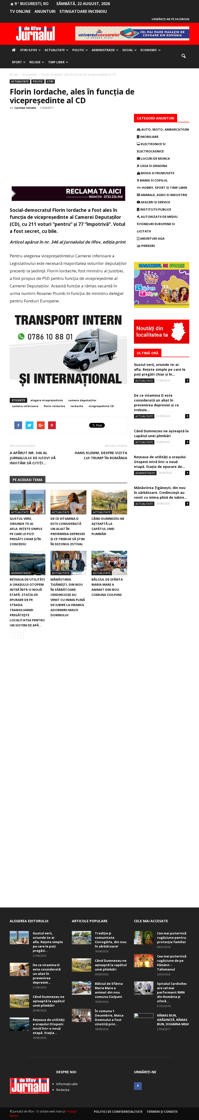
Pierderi (148, 246)
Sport (17, 62)
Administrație (103, 50)
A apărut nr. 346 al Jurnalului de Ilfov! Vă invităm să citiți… (33, 457)
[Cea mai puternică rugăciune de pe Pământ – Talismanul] (143, 960)
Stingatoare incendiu (83, 11)
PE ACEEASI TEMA (27, 479)
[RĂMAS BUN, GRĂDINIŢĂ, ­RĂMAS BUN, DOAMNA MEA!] (143, 1020)
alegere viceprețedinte (46, 400)
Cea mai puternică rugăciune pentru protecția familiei (171, 937)
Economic (149, 50)
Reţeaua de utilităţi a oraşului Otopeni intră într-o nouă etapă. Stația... (49, 1026)
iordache (76, 406)
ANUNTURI (45, 11)
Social (127, 50)
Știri (50, 81)
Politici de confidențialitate (118, 1112)
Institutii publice (155, 209)
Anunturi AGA (152, 238)
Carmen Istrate (25, 108)
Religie (35, 62)
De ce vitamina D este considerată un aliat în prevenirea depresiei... (47, 974)
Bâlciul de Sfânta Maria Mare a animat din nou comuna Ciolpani (109, 990)
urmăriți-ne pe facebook (170, 19)
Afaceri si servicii (155, 202)
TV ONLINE (20, 11)
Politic (78, 50)
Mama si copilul (153, 180)
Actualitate (55, 50)
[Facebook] (138, 1086)
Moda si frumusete (157, 173)
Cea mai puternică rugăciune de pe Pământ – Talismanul (171, 962)
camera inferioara (25, 406)
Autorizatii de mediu (159, 216)
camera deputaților (82, 400)
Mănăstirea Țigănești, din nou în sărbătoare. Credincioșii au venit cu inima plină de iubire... (160, 492)
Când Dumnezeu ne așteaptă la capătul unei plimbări (161, 433)
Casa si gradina (153, 166)
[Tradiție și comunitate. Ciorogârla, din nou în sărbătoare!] (81, 937)
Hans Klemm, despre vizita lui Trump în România (101, 455)
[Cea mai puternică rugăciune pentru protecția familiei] (143, 937)
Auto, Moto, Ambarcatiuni (165, 129)
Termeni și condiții (162, 1112)
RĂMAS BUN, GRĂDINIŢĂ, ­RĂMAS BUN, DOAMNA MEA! (173, 1019)
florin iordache (54, 406)
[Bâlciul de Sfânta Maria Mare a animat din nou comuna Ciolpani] (109, 563)
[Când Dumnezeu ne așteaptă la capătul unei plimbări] (109, 502)
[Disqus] (68, 710)
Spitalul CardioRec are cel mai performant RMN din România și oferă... (172, 992)
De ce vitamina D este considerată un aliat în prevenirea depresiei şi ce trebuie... (156, 402)
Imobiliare (149, 136)
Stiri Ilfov (28, 50)
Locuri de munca (155, 158)
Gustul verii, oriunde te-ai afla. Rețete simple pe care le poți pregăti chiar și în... (159, 369)
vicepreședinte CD (101, 406)
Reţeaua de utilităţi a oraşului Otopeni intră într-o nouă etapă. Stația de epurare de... (160, 462)
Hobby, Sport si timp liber (164, 187)
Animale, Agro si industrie (163, 195)
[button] (183, 56)
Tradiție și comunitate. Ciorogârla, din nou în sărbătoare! (110, 939)
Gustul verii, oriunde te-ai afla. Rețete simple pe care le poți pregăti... (48, 942)
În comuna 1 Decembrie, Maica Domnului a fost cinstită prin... (109, 1017)
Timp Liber (56, 62)
